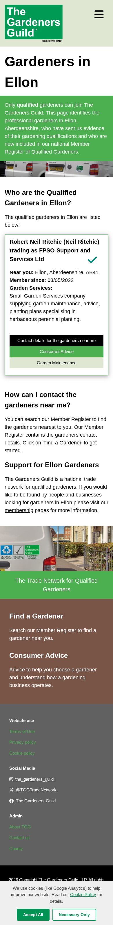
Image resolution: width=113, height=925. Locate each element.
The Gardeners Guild (36, 800)
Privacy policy (22, 742)
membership (19, 510)
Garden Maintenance (56, 362)
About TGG (20, 826)
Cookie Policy (83, 894)
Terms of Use (22, 731)
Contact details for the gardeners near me (56, 340)
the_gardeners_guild (34, 779)
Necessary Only (74, 914)
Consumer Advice (57, 351)
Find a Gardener (36, 616)
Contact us (19, 837)
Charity (16, 848)
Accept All (33, 914)
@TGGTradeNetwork (36, 789)
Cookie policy (22, 753)
